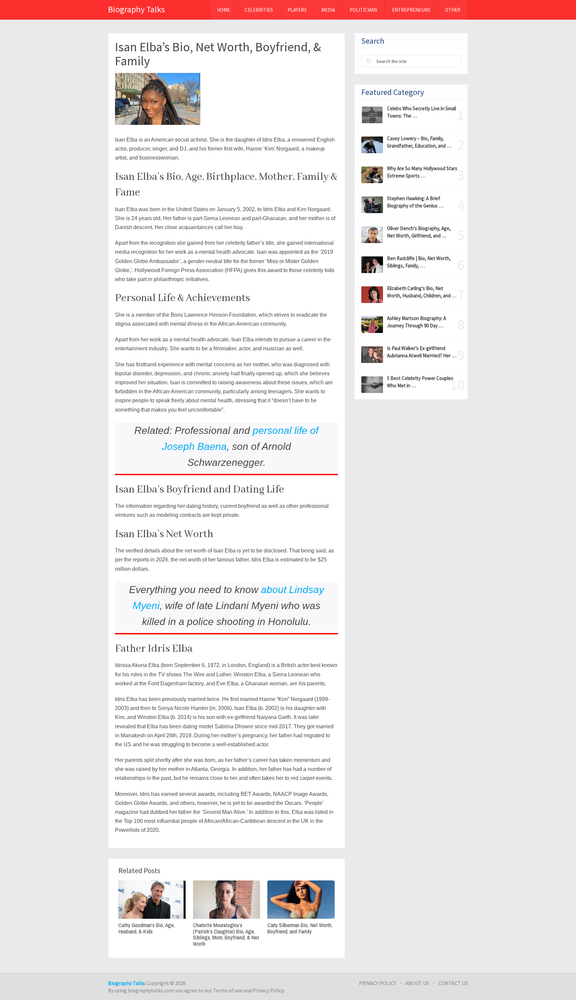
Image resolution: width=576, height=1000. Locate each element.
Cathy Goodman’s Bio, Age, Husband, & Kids (146, 928)
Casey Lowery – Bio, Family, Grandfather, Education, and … (419, 142)
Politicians (363, 10)
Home (223, 10)
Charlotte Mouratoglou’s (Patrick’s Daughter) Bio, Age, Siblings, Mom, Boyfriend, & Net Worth (226, 934)
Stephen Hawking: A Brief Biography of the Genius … (415, 202)
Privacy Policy (377, 983)
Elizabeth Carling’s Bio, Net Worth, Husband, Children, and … (421, 292)
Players (297, 10)
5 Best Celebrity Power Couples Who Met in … (420, 382)
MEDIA (328, 10)
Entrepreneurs (411, 10)
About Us (417, 983)
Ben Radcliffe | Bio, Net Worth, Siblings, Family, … (419, 262)
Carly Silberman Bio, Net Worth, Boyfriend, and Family (299, 928)
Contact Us (453, 983)
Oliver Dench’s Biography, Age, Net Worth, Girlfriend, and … (419, 232)
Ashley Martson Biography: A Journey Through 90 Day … (416, 322)
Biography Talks (136, 9)
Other (452, 10)
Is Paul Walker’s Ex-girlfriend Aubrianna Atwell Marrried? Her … (421, 352)
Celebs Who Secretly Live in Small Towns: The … (421, 112)
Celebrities (259, 10)
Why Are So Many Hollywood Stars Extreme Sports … (422, 172)
